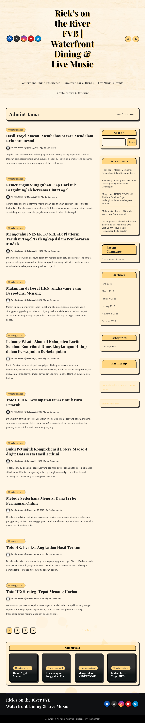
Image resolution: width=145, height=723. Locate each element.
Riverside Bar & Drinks (79, 83)
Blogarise (80, 719)
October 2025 (109, 321)
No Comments (49, 148)
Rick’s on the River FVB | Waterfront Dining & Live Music (72, 38)
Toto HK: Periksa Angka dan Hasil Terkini (43, 547)
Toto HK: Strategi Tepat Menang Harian (41, 591)
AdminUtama (17, 148)
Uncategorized (15, 129)
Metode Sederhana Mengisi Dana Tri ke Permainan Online (41, 501)
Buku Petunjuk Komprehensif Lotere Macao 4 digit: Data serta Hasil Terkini (46, 451)
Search (119, 133)
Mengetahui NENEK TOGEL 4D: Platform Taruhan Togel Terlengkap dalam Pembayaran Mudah (47, 238)
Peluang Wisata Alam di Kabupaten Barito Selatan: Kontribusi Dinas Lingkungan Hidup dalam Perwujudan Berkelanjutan (46, 346)
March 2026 (108, 291)
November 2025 (110, 313)
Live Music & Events (110, 83)
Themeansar (94, 719)
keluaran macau (119, 385)
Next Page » (88, 630)
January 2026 (108, 306)
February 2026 (109, 299)
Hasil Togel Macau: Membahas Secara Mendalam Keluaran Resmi (49, 138)
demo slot (107, 385)
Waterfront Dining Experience (41, 83)
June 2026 (107, 284)
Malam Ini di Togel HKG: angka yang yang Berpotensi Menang (43, 290)
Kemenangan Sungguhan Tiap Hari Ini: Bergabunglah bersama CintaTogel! (41, 187)
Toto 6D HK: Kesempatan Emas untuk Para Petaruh (44, 402)
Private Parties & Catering (72, 93)
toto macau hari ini (110, 403)
